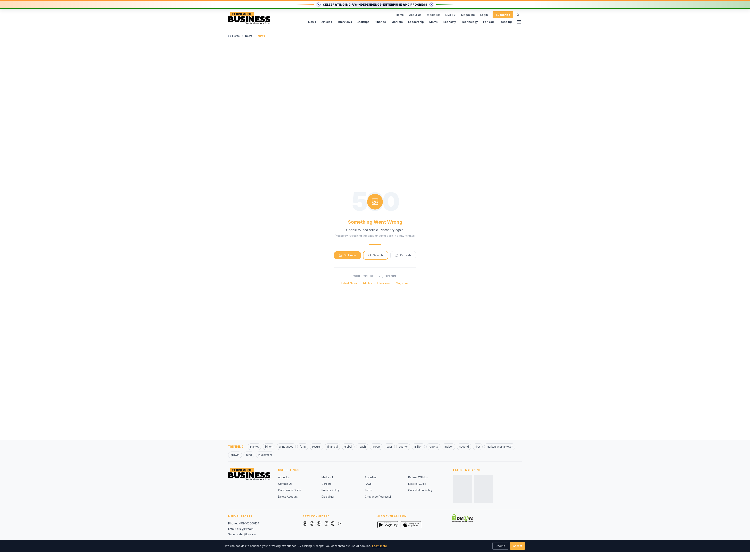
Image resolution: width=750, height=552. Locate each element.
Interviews (345, 21)
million (418, 446)
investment (265, 454)
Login (484, 14)
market (254, 446)
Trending (505, 21)
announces (286, 446)
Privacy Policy (330, 490)
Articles (326, 21)
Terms (368, 490)
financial (332, 446)
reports (433, 446)
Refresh (405, 255)
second (464, 446)
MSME (433, 21)
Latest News (349, 283)
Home (400, 14)
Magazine (468, 14)
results (316, 446)
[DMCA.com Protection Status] (462, 518)
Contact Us (285, 483)
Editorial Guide (417, 483)
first (477, 446)
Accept (517, 546)
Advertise (371, 477)
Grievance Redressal (378, 496)
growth (235, 454)
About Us (415, 14)
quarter (403, 446)
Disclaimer (327, 496)
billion (268, 446)
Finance (380, 21)
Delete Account (287, 496)
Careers (326, 483)
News (312, 21)
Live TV (450, 14)
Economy (449, 21)
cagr (389, 446)
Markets (397, 21)
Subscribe (503, 14)
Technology (469, 21)
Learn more (379, 546)
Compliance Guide (289, 490)
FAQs (368, 483)
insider (449, 446)
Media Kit (433, 14)
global (348, 446)
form (303, 446)
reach (362, 446)
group (376, 446)
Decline (500, 546)
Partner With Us (418, 477)
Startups (363, 21)
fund (249, 454)
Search (378, 255)
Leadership (416, 21)
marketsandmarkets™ (499, 446)
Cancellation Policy (420, 490)
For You (488, 21)
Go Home (350, 255)
